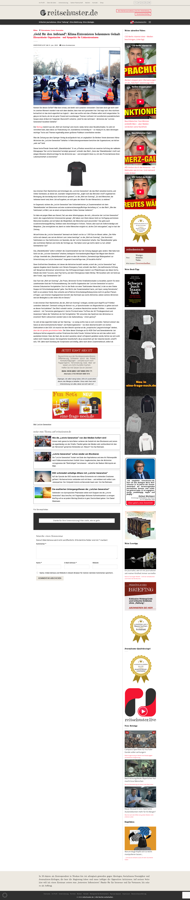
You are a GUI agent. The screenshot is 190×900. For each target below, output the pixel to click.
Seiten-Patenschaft (76, 3)
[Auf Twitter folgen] (138, 2)
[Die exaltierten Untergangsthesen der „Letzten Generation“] (77, 495)
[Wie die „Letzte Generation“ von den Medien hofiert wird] (77, 442)
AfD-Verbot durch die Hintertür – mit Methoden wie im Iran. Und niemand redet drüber (140, 170)
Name (39, 563)
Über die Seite (51, 3)
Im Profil (42, 3)
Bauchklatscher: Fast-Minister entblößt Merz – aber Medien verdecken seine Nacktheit (137, 124)
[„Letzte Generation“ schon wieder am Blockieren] (77, 460)
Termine (73, 894)
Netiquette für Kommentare (99, 894)
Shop (101, 3)
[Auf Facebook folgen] (135, 2)
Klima (35, 30)
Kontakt (95, 3)
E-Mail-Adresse (70, 563)
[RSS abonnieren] (145, 2)
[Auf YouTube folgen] (149, 2)
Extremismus (45, 30)
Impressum (126, 894)
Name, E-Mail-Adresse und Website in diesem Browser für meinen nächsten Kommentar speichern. (76, 573)
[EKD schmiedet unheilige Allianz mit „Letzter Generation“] (77, 477)
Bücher (87, 3)
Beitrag (39, 127)
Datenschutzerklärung (138, 894)
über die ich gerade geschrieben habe (47, 330)
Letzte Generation (57, 30)
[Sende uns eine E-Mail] (142, 2)
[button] (149, 22)
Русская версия (115, 894)
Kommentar (41, 544)
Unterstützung (63, 3)
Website (96, 563)
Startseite (47, 894)
